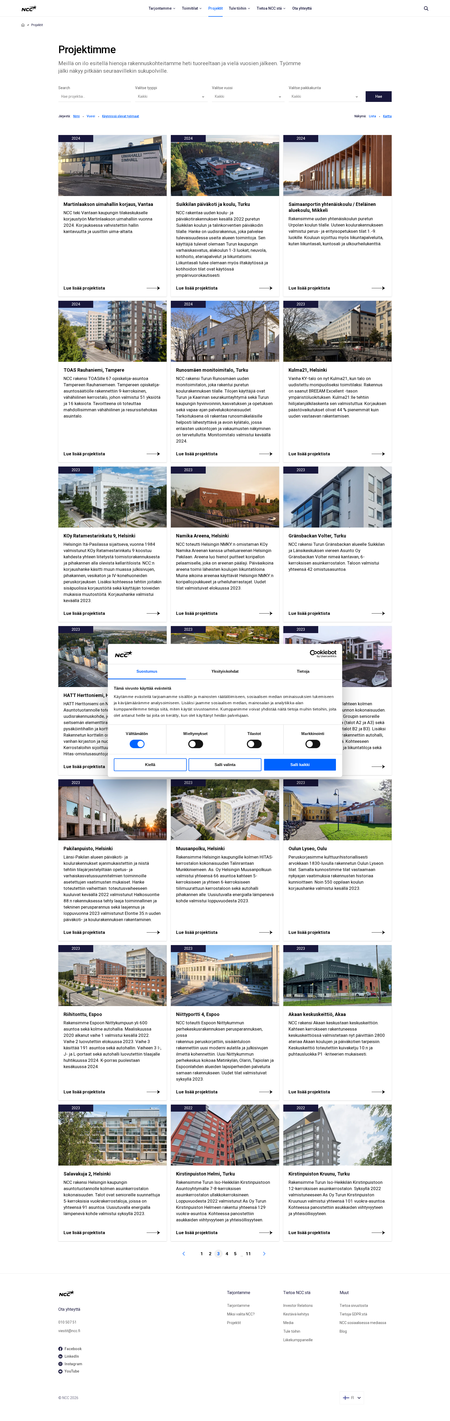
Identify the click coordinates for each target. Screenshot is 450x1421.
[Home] (23, 25)
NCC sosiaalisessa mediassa (363, 1323)
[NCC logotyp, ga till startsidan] (29, 8)
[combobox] (171, 96)
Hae (378, 96)
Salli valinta (225, 764)
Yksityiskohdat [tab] (225, 671)
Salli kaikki (300, 764)
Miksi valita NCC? (241, 1314)
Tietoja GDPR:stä (353, 1314)
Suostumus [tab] (147, 671)
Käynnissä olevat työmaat (120, 116)
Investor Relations (298, 1305)
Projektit (234, 1323)
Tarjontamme (238, 1305)
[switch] (195, 744)
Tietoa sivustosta (354, 1305)
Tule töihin (291, 1331)
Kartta (387, 116)
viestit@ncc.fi (69, 1331)
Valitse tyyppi (146, 88)
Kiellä (150, 764)
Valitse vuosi (222, 88)
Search (64, 88)
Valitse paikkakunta (305, 88)
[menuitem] (162, 8)
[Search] (426, 8)
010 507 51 (67, 1322)
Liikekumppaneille (298, 1340)
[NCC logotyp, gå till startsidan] (140, 1293)
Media (288, 1323)
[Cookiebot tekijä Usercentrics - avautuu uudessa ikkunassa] (313, 654)
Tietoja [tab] (303, 671)
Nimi (76, 116)
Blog (343, 1331)
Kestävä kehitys (296, 1314)
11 (248, 1253)
